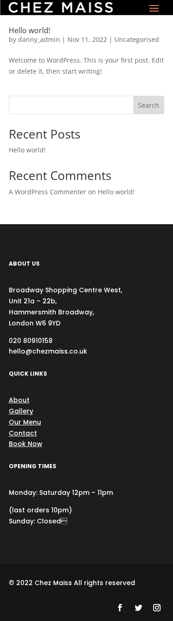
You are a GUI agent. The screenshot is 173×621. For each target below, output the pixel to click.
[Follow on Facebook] (120, 607)
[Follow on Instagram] (156, 607)
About (19, 400)
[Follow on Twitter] (138, 607)
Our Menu (25, 422)
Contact (23, 433)
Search (148, 105)
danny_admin (39, 39)
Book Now (25, 443)
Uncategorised (136, 39)
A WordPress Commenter (47, 191)
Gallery (21, 411)
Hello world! (29, 30)
